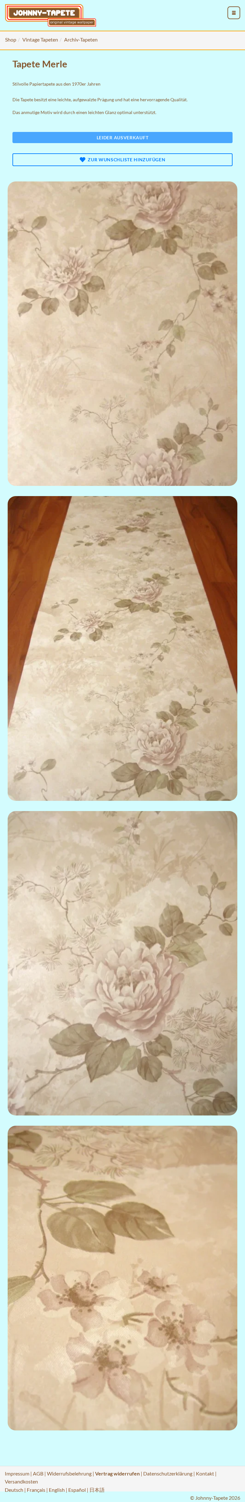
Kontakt (205, 1473)
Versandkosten (21, 1481)
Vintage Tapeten (40, 39)
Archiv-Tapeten (81, 39)
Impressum (17, 1473)
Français (36, 1490)
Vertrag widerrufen (117, 1473)
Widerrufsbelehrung (69, 1473)
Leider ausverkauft (123, 137)
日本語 (97, 1490)
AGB (38, 1473)
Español (77, 1490)
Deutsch (14, 1490)
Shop (10, 39)
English (57, 1490)
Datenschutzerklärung (167, 1473)
